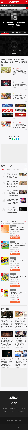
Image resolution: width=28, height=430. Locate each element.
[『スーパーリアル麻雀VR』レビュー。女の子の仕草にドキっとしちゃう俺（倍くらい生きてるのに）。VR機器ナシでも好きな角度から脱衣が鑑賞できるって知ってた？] (23, 183)
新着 (2, 5)
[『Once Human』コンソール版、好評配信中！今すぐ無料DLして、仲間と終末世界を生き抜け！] (6, 83)
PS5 (13, 5)
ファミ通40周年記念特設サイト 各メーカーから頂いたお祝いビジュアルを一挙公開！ (19, 125)
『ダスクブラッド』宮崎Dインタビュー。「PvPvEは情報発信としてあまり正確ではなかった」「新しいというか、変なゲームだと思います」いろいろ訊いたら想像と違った (7, 362)
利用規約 (24, 408)
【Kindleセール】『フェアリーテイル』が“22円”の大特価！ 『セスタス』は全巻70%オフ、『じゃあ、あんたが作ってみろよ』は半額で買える (21, 322)
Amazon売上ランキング (9, 221)
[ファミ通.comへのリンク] (14, 2)
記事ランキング (6, 166)
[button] (14, 53)
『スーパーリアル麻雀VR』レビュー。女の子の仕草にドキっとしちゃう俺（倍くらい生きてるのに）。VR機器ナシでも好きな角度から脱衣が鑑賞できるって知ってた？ (12, 184)
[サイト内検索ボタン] (26, 2)
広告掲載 (22, 411)
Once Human (17, 81)
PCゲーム (17, 5)
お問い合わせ (5, 408)
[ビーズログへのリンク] (19, 420)
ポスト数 (23, 169)
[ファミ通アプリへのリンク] (9, 420)
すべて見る (24, 165)
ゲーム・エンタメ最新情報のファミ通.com (9, 8)
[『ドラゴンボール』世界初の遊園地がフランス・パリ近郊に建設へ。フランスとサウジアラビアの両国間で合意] (23, 192)
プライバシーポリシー (15, 408)
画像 (25, 32)
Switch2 (5, 5)
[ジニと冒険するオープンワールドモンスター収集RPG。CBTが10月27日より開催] (6, 96)
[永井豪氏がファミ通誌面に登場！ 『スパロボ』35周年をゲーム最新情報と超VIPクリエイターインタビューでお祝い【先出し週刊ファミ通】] (23, 200)
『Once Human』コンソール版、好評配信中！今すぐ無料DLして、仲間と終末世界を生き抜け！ (20, 85)
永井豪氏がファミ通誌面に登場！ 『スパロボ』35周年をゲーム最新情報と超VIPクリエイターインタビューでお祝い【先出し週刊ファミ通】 (12, 201)
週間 (13, 169)
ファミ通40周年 (18, 122)
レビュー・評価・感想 (16, 32)
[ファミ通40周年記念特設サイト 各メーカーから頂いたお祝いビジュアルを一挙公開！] (6, 124)
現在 (3, 169)
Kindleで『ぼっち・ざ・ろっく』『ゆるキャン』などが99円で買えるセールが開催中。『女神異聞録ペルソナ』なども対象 (13, 175)
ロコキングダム (18, 93)
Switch (9, 5)
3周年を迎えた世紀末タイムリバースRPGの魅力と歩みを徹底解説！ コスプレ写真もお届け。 (20, 72)
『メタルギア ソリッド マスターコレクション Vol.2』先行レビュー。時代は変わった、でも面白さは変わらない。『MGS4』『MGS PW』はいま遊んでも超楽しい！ (7, 322)
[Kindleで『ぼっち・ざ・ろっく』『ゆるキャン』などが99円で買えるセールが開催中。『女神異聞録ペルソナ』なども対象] (23, 174)
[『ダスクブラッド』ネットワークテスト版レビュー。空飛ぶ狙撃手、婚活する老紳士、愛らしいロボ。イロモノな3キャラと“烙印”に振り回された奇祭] (7, 334)
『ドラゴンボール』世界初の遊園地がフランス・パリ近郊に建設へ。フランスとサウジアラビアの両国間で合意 (12, 193)
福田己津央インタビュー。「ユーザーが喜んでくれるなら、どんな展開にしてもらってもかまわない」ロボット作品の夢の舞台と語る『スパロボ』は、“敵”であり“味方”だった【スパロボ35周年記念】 (21, 362)
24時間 (8, 169)
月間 (18, 169)
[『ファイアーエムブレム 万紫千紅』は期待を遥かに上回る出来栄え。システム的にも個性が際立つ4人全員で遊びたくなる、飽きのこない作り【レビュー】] (21, 334)
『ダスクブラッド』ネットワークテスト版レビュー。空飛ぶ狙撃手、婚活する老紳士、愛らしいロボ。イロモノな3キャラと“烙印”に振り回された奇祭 (7, 342)
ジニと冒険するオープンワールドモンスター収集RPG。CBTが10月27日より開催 (20, 97)
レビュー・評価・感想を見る (13, 50)
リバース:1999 (18, 68)
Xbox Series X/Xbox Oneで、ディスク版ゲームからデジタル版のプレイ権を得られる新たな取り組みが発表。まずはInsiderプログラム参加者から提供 (12, 210)
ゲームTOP (5, 32)
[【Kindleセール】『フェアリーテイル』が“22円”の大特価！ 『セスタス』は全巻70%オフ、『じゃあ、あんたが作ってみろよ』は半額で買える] (21, 314)
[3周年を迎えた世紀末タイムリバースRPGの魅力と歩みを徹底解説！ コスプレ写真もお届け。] (6, 70)
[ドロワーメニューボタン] (2, 2)
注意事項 (6, 411)
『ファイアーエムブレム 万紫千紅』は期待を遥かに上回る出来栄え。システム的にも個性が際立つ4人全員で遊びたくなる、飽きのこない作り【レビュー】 (21, 342)
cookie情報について (14, 411)
